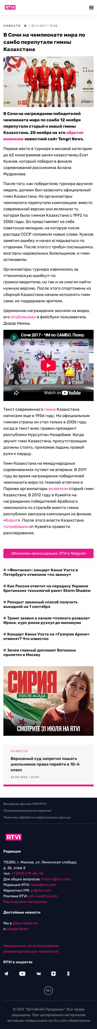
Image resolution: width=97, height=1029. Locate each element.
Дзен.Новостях (26, 923)
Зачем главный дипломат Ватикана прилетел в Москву (39, 652)
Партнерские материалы (25, 902)
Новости (12, 25)
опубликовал (23, 316)
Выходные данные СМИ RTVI (24, 804)
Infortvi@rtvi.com (55, 879)
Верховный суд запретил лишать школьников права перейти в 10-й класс (45, 764)
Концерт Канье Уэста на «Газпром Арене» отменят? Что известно (46, 636)
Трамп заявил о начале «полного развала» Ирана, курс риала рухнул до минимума (46, 620)
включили (58, 488)
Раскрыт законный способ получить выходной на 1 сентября (40, 604)
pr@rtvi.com (41, 890)
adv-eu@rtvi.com (43, 896)
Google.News (17, 929)
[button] (92, 7)
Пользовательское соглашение (27, 811)
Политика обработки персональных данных (37, 817)
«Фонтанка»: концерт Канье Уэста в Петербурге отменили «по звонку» (40, 572)
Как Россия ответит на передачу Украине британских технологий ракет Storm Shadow (47, 588)
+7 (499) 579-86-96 (27, 873)
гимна (50, 409)
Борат (12, 520)
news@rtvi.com (43, 885)
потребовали (16, 526)
